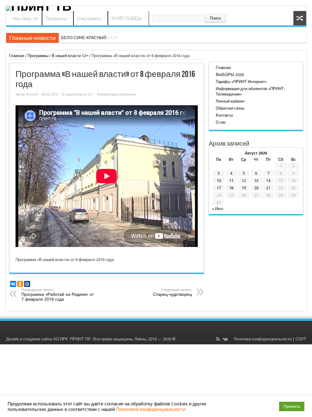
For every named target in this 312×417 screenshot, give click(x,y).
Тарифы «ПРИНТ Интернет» (241, 81)
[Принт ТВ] (156, 8)
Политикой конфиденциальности (150, 409)
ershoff (32, 94)
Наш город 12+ (25, 18)
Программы (55, 18)
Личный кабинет (230, 101)
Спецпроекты (89, 18)
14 (268, 180)
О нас (221, 122)
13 (256, 180)
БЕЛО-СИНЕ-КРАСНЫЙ (83, 37)
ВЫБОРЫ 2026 (230, 74)
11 (231, 180)
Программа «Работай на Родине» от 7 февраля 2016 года (57, 295)
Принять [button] (291, 406)
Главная (16, 55)
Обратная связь (230, 108)
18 (231, 188)
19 (244, 188)
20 (256, 188)
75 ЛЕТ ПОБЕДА (126, 18)
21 (268, 188)
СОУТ (301, 339)
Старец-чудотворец (172, 292)
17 (219, 188)
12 (244, 180)
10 (219, 180)
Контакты (224, 115)
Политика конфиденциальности (263, 339)
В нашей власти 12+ (70, 55)
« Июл (217, 208)
